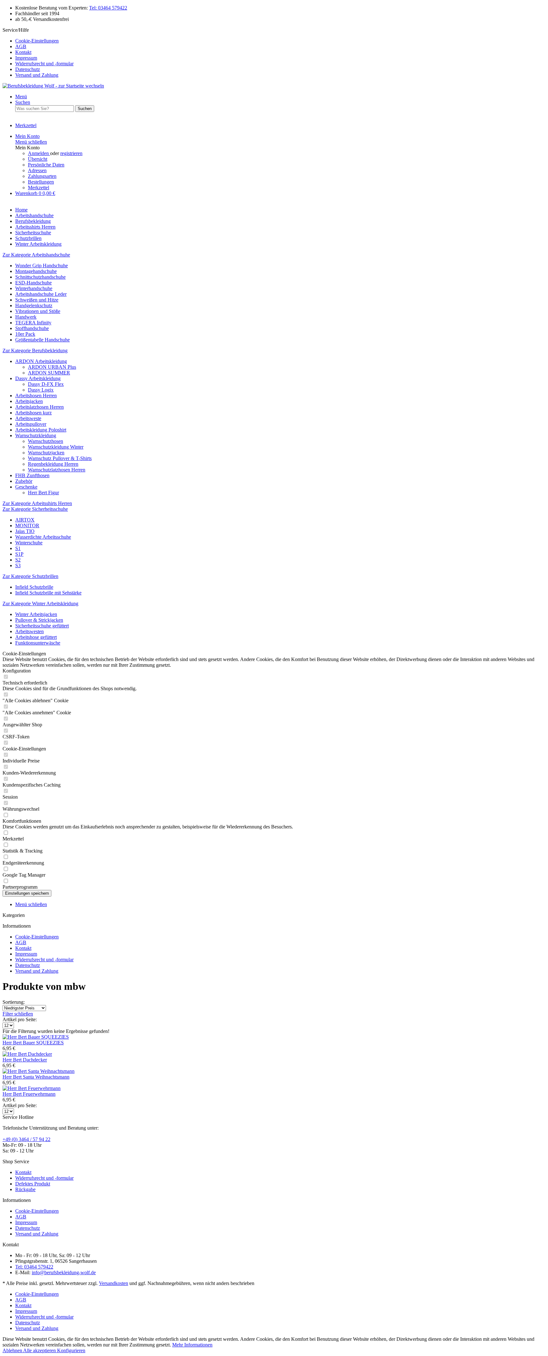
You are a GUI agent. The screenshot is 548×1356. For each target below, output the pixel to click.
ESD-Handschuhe (33, 282)
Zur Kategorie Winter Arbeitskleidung (40, 603)
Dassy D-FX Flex (46, 384)
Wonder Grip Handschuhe (41, 265)
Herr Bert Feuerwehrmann (29, 1094)
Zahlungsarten (42, 176)
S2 (18, 559)
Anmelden (39, 153)
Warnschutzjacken (46, 452)
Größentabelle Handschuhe (42, 339)
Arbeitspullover (30, 424)
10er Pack (25, 334)
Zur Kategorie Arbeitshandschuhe (36, 254)
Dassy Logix (41, 390)
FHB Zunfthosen (32, 475)
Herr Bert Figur (43, 492)
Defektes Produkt (32, 1183)
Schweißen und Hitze (36, 299)
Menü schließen (31, 142)
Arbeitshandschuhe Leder (41, 294)
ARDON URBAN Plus (52, 367)
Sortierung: (14, 1002)
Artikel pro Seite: (20, 1019)
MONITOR (27, 525)
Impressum (26, 58)
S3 (18, 565)
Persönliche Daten (46, 164)
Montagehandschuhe (36, 271)
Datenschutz (27, 69)
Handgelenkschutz (33, 305)
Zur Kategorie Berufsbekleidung (35, 350)
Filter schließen (18, 1013)
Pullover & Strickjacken (39, 620)
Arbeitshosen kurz (33, 412)
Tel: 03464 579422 (108, 7)
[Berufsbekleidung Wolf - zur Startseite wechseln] (53, 85)
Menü (21, 96)
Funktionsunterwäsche (37, 643)
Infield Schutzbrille (34, 587)
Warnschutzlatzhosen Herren (56, 469)
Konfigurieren (71, 1350)
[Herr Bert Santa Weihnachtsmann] (39, 1071)
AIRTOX (25, 519)
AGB (20, 46)
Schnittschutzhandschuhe (40, 277)
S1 (18, 548)
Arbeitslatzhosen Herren (39, 407)
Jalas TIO (25, 531)
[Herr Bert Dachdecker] (27, 1054)
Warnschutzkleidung (35, 435)
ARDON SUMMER (49, 372)
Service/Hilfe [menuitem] (38, 52)
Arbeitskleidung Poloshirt (40, 429)
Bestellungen (41, 182)
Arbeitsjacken (29, 401)
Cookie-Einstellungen (37, 40)
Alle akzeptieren (40, 1350)
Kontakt (23, 52)
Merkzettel (38, 187)
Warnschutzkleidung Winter (55, 447)
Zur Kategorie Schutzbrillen (30, 576)
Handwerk (25, 317)
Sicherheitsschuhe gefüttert (42, 625)
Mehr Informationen (192, 1344)
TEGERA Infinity (33, 322)
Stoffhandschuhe (32, 328)
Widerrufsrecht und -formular (44, 63)
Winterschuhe (28, 542)
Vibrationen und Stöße (37, 311)
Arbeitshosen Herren (36, 395)
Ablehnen (13, 1350)
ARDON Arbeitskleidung (41, 361)
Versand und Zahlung (36, 75)
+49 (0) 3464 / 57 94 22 (26, 1139)
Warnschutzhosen (45, 441)
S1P (19, 554)
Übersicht (37, 159)
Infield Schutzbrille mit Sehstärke (48, 592)
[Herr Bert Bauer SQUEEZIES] (36, 1037)
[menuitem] (280, 41)
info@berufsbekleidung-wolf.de (64, 1272)
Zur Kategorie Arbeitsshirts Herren (37, 503)
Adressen (37, 170)
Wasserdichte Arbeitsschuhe (43, 537)
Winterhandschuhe (33, 288)
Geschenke (26, 487)
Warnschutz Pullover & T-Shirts (60, 458)
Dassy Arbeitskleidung (38, 378)
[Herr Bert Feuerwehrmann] (32, 1088)
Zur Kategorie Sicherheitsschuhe (35, 509)
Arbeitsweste (28, 418)
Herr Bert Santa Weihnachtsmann (36, 1077)
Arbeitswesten (29, 631)
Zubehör (23, 481)
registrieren (71, 153)
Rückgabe (25, 1189)
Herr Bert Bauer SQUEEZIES (33, 1042)
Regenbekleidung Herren (53, 464)
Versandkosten (113, 1283)
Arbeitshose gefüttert (36, 637)
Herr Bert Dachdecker (25, 1059)
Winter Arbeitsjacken (36, 614)
